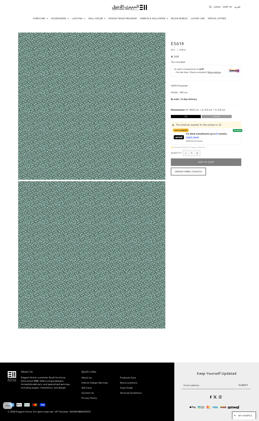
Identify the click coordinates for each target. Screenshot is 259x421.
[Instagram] (220, 397)
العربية (237, 7)
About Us (86, 377)
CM (185, 116)
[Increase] (197, 153)
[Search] (210, 7)
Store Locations (128, 382)
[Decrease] (186, 153)
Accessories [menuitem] (59, 18)
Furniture (39, 18)
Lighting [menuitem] (77, 18)
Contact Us (87, 392)
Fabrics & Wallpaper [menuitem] (153, 18)
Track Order (126, 387)
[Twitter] (215, 397)
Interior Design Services (94, 382)
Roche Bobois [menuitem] (179, 18)
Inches (216, 116)
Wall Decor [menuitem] (95, 18)
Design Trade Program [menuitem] (123, 18)
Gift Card (86, 387)
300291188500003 (80, 411)
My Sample (245, 415)
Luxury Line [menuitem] (198, 18)
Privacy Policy (89, 398)
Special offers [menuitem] (217, 18)
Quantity (176, 153)
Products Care (128, 377)
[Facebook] (210, 397)
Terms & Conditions (131, 392)
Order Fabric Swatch (188, 171)
